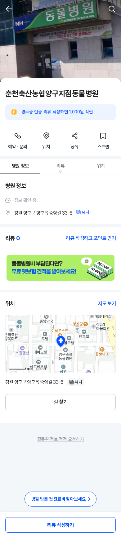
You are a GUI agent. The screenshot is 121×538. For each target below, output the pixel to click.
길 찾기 (61, 402)
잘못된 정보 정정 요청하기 (60, 439)
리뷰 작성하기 (60, 525)
